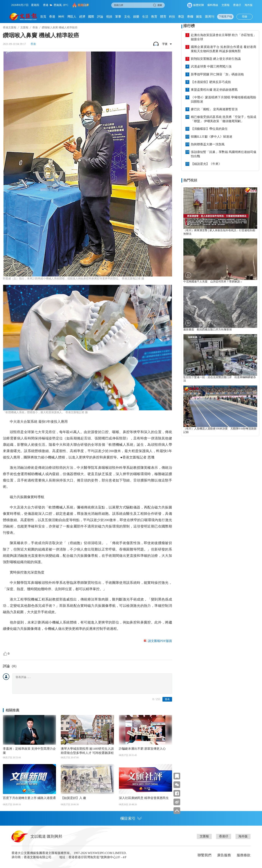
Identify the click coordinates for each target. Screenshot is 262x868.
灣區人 (71, 16)
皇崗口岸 (83, 5)
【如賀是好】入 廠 (73, 798)
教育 (154, 16)
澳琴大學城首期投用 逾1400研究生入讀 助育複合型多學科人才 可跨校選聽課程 (87, 750)
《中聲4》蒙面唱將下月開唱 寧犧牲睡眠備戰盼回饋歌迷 (223, 99)
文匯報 (226, 5)
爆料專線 (212, 5)
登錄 (244, 16)
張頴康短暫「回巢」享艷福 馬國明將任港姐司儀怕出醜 (223, 154)
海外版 (249, 5)
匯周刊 (209, 16)
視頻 (109, 16)
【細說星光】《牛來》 (206, 163)
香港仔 (237, 5)
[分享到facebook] (177, 793)
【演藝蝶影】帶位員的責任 (209, 128)
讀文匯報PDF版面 (160, 641)
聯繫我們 (204, 855)
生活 (145, 16)
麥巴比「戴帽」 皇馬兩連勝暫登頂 (214, 109)
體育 (163, 16)
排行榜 (189, 26)
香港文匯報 (9, 27)
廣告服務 (224, 855)
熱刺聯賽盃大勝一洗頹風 (208, 144)
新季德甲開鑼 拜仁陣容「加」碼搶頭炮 (217, 74)
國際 (91, 16)
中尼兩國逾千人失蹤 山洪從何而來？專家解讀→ (212, 281)
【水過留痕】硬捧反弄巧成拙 (211, 82)
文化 (127, 16)
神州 (61, 16)
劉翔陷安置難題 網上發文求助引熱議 (216, 58)
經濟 (82, 16)
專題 (181, 16)
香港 (52, 16)
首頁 (43, 16)
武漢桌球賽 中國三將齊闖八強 (211, 66)
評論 (100, 16)
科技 (172, 16)
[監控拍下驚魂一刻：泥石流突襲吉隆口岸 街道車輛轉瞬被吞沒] (220, 355)
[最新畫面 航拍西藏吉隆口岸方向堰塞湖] (220, 307)
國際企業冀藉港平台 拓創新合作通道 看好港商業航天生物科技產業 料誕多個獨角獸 (223, 49)
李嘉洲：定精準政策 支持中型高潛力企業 (29, 750)
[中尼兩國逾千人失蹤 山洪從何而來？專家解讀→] (220, 259)
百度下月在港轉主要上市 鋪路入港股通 (29, 798)
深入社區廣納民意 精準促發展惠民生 (144, 798)
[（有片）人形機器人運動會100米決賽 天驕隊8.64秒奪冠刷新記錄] (220, 406)
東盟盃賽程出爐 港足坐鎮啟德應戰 (214, 89)
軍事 (118, 16)
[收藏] (177, 776)
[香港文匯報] (23, 17)
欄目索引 (128, 818)
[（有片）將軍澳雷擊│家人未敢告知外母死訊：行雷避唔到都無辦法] (220, 208)
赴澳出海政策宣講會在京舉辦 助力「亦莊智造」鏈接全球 (223, 37)
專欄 (190, 16)
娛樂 (136, 16)
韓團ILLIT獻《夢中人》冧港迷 (211, 136)
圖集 (199, 16)
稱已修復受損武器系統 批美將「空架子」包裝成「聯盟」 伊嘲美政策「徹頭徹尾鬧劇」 (223, 119)
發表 (167, 699)
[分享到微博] (177, 802)
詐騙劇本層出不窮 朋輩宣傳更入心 (142, 748)
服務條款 (243, 855)
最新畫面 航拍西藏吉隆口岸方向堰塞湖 (207, 329)
